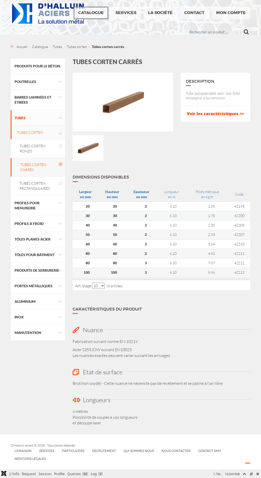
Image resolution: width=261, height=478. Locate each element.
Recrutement (104, 451)
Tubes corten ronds (33, 148)
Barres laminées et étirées (33, 99)
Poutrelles (25, 81)
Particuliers (73, 451)
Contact (194, 12)
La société (160, 12)
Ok (246, 31)
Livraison (23, 451)
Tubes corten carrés (33, 167)
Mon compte (231, 12)
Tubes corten (30, 132)
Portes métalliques (34, 286)
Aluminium (25, 301)
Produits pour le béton (37, 66)
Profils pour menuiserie (27, 205)
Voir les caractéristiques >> (215, 113)
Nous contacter (176, 451)
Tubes (20, 118)
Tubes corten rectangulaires (35, 185)
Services (125, 12)
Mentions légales (30, 459)
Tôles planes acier (32, 239)
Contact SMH (209, 451)
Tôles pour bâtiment (35, 255)
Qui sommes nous (139, 451)
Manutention (28, 332)
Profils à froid (29, 223)
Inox (19, 317)
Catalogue (91, 12)
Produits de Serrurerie (37, 270)
